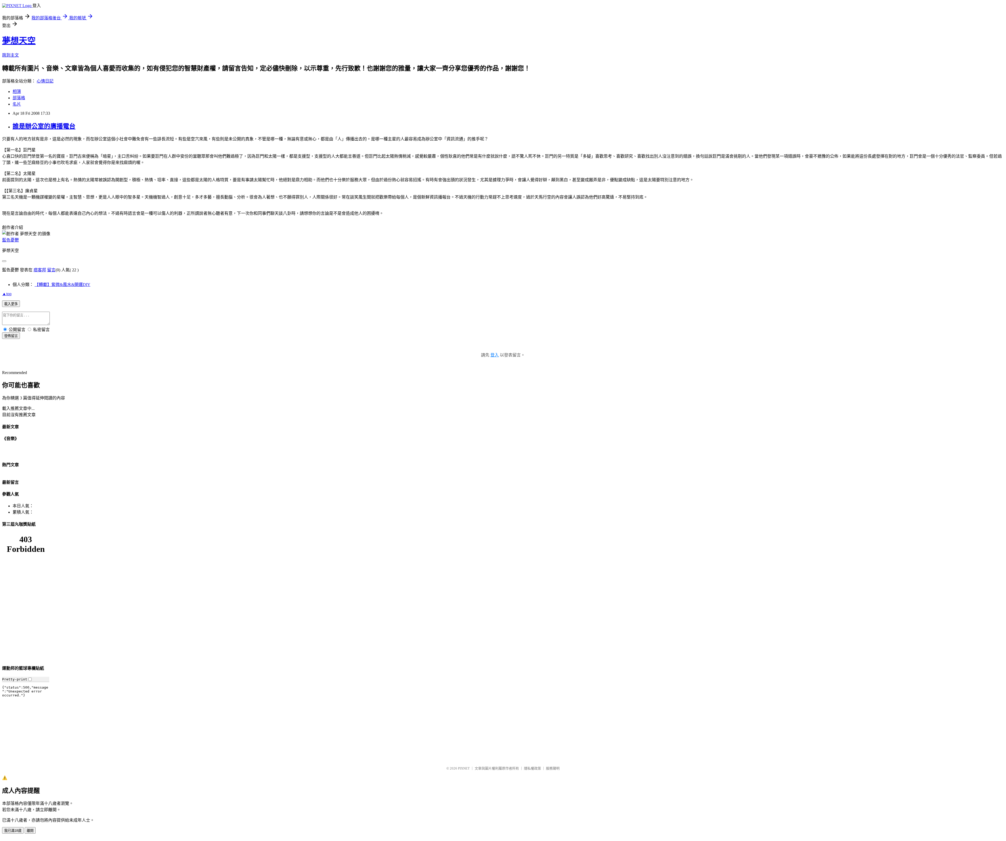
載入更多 (11, 304)
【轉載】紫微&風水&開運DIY (62, 284)
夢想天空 (19, 40)
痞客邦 (40, 270)
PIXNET (464, 768)
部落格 (19, 98)
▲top (7, 294)
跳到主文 (10, 55)
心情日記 (45, 81)
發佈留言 (11, 336)
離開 (30, 831)
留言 (51, 270)
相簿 (17, 91)
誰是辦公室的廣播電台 (44, 126)
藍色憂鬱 (10, 240)
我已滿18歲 (12, 831)
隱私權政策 (532, 768)
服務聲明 (553, 768)
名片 (17, 104)
